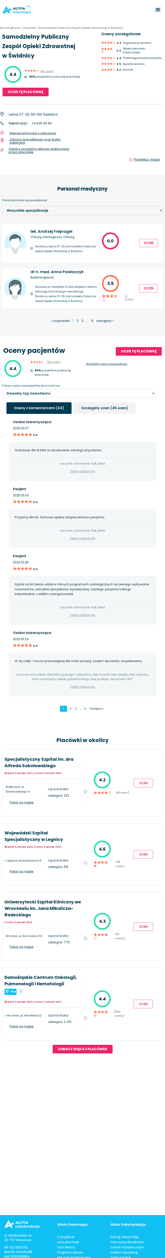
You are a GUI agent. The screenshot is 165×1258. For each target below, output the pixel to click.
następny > (105, 320)
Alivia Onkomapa (72, 1224)
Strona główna (10, 28)
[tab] (39, 408)
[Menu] (158, 9)
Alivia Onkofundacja (128, 1224)
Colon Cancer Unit (47, 773)
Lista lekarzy (66, 1247)
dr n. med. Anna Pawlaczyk (57, 271)
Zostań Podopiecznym (127, 1247)
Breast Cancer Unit (19, 773)
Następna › (97, 708)
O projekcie (65, 1237)
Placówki (29, 28)
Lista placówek (68, 1242)
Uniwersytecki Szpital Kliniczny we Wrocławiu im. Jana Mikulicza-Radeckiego (43, 908)
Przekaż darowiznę (124, 1252)
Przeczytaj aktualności (127, 1242)
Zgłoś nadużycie (82, 471)
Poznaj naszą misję (124, 1237)
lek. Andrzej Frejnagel (51, 231)
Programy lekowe (70, 1252)
